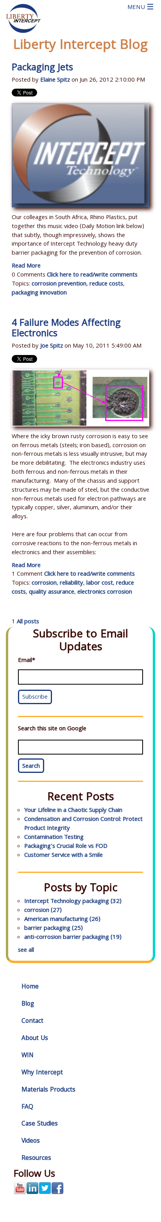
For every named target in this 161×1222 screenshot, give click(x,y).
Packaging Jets (42, 68)
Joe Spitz (51, 346)
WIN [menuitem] (27, 1056)
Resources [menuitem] (36, 1158)
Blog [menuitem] (27, 1004)
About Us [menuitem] (34, 1038)
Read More (26, 266)
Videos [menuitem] (30, 1141)
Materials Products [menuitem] (48, 1090)
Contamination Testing (54, 838)
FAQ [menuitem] (27, 1107)
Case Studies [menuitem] (39, 1124)
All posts (28, 622)
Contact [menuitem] (32, 1021)
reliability (71, 583)
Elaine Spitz (55, 80)
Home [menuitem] (30, 987)
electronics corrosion (104, 592)
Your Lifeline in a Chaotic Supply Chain (73, 811)
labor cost (99, 583)
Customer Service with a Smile (63, 856)
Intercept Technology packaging (73, 902)
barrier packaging (53, 929)
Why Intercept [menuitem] (42, 1073)
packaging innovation (39, 293)
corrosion (44, 583)
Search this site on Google (52, 729)
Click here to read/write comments (92, 275)
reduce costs (106, 284)
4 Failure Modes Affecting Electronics (66, 329)
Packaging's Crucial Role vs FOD (65, 847)
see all (26, 950)
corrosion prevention (59, 284)
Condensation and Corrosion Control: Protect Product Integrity (83, 824)
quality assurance (51, 592)
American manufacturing (62, 920)
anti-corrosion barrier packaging (73, 938)
